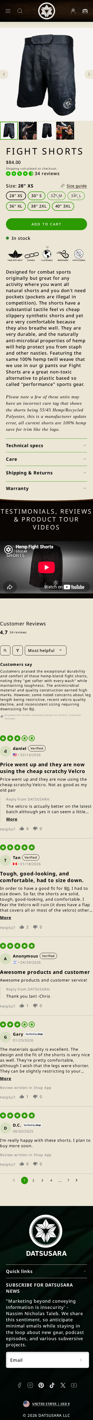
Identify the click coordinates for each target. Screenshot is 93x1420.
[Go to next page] (78, 1180)
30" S (36, 195)
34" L (78, 196)
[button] (8, 11)
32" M (58, 196)
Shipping (12, 168)
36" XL (15, 206)
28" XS (16, 195)
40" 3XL (63, 206)
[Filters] (17, 650)
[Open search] (5, 650)
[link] (73, 11)
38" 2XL (38, 206)
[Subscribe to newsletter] (81, 1360)
